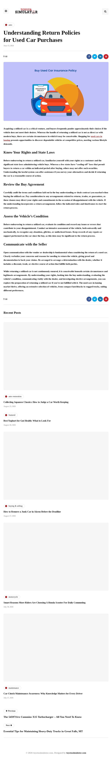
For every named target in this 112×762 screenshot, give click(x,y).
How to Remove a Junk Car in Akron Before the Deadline (32, 511)
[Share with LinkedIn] (100, 56)
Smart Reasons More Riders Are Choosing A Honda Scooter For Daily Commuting (44, 602)
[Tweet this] (94, 56)
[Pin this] (106, 56)
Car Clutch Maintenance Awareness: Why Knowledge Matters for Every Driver (43, 693)
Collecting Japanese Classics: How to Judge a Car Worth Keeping (36, 402)
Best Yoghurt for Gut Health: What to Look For (27, 420)
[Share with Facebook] (88, 56)
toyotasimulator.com (76, 753)
